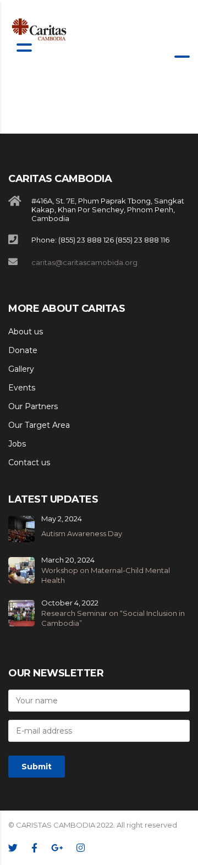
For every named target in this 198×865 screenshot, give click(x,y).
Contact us (29, 462)
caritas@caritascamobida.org (84, 262)
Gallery (21, 369)
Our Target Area (39, 425)
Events (21, 388)
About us (25, 332)
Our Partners (33, 406)
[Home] (39, 29)
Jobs (17, 444)
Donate (22, 350)
